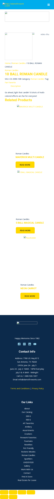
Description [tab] (16, 86)
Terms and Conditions (20, 388)
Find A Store (27, 476)
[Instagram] (24, 344)
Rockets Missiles (28, 451)
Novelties (28, 444)
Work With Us (27, 469)
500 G (28, 419)
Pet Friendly (28, 448)
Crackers (28, 433)
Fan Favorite (10, 82)
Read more (25, 165)
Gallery (27, 465)
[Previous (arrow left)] (4, 497)
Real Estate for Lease (27, 480)
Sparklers (28, 458)
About (27, 408)
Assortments (28, 430)
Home (7, 63)
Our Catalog (27, 412)
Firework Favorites (28, 437)
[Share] (22, 492)
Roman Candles (18, 63)
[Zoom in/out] (4, 492)
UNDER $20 (28, 462)
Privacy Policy (38, 388)
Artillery (28, 426)
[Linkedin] (29, 344)
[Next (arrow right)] (13, 497)
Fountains (28, 441)
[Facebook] (19, 344)
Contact (27, 473)
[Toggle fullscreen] (13, 492)
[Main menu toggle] (48, 4)
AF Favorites (28, 423)
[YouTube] (34, 344)
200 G (28, 416)
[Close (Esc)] (31, 492)
